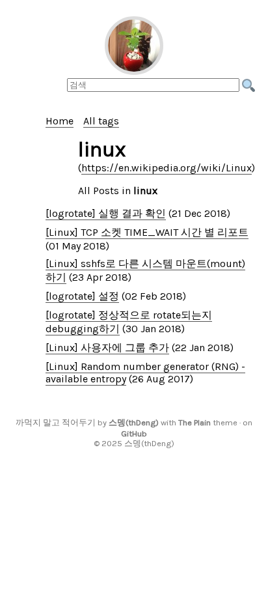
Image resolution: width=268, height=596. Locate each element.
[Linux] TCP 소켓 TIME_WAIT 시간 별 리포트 (147, 232)
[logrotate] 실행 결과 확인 (106, 213)
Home (60, 121)
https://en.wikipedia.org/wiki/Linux (166, 168)
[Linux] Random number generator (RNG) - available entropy (145, 372)
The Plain (194, 422)
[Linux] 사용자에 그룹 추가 (107, 347)
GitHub (134, 433)
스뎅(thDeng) (134, 422)
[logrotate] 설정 (82, 296)
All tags (101, 121)
